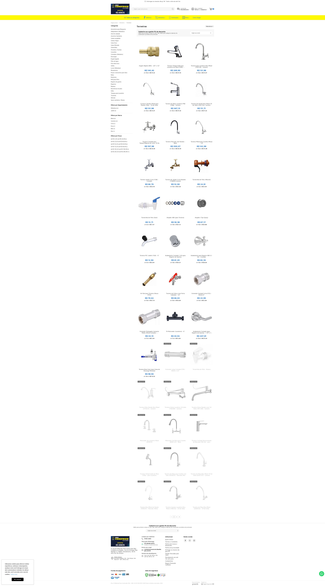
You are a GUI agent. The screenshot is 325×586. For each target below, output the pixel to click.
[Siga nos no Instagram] (194, 540)
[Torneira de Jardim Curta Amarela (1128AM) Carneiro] (175, 170)
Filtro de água (114, 61)
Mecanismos (114, 70)
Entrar (197, 9)
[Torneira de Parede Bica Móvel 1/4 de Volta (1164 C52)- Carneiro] (201, 94)
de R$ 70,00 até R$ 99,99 (119, 146)
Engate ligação (115, 59)
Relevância (209, 26)
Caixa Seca (114, 43)
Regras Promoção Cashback (170, 564)
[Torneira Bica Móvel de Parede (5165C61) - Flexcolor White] (149, 496)
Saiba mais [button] (13, 574)
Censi (113, 123)
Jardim (113, 110)
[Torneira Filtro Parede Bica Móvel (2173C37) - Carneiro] (149, 396)
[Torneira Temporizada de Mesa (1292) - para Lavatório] (149, 462)
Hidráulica (121, 22)
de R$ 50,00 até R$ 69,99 (119, 144)
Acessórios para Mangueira (118, 29)
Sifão (112, 91)
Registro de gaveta (116, 82)
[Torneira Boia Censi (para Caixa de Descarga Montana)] (149, 360)
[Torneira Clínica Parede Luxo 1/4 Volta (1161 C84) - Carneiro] (201, 396)
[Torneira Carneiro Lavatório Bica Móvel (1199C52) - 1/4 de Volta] (175, 496)
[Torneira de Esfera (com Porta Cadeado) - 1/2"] (175, 284)
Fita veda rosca (115, 63)
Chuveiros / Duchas (116, 49)
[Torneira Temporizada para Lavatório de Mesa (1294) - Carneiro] (175, 56)
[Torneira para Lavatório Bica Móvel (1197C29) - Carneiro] (201, 56)
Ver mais (149, 62)
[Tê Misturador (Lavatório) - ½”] (175, 322)
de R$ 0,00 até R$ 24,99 (119, 139)
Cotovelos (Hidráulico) (117, 54)
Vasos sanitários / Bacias (118, 100)
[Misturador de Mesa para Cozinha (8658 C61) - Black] (175, 429)
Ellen (113, 128)
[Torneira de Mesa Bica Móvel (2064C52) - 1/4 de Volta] (201, 496)
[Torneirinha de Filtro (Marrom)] (201, 170)
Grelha (112, 65)
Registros (113, 84)
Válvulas (113, 98)
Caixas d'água (115, 40)
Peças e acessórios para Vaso (119, 72)
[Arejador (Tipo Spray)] (201, 208)
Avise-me (175, 375)
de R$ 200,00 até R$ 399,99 (120, 151)
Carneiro (114, 121)
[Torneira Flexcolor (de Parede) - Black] (175, 132)
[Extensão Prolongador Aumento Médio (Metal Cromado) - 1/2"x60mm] (149, 322)
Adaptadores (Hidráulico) (118, 31)
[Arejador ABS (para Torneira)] (175, 208)
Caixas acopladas (115, 38)
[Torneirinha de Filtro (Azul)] (149, 208)
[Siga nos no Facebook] (185, 540)
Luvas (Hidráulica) (116, 68)
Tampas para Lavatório (117, 93)
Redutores (114, 77)
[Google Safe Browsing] (161, 575)
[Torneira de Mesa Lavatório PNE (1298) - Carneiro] (175, 94)
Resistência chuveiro (116, 88)
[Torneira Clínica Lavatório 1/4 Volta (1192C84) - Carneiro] (175, 396)
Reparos (113, 86)
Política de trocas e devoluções (171, 544)
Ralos (112, 75)
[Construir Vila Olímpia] (120, 9)
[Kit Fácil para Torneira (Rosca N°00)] (149, 284)
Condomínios (169, 561)
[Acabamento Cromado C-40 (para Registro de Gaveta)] (175, 246)
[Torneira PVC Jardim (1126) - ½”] (149, 246)
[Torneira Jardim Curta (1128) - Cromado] (149, 170)
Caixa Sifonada (115, 45)
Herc (113, 131)
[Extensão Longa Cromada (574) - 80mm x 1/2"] (175, 360)
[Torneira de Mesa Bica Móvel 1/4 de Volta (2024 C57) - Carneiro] (201, 462)
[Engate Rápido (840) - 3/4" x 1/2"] (149, 56)
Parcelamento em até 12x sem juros (171, 558)
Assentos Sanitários (116, 36)
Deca (113, 126)
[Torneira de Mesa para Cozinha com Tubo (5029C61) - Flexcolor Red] (175, 462)
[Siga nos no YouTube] (190, 540)
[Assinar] (210, 32)
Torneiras (113, 95)
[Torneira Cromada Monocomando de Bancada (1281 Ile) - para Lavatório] (201, 429)
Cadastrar (204, 9)
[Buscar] (172, 9)
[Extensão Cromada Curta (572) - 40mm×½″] (201, 284)
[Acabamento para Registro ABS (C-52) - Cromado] (201, 246)
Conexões (113, 52)
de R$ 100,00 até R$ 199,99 (120, 149)
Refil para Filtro (115, 79)
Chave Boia (114, 47)
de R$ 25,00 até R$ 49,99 (119, 141)
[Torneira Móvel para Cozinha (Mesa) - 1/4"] (201, 132)
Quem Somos (169, 539)
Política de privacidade (172, 547)
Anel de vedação (115, 33)
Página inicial (114, 22)
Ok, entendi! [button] (17, 579)
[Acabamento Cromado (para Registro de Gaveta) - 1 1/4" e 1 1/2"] (201, 322)
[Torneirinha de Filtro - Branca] (201, 360)
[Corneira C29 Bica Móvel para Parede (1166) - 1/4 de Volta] (149, 94)
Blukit (113, 118)
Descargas (114, 56)
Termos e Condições (171, 541)
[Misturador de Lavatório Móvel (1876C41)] (149, 429)
